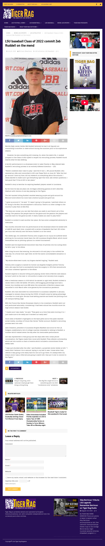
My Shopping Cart (46, 4)
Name (7, 459)
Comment (9, 444)
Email (7, 465)
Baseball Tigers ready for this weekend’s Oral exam (57, 413)
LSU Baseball (49, 23)
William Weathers (25, 51)
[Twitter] (100, 4)
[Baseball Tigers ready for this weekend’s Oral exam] (57, 404)
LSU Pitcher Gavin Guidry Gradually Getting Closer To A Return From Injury (14, 416)
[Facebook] (96, 4)
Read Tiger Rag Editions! (28, 27)
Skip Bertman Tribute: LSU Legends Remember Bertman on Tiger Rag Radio (89, 504)
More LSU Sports (63, 23)
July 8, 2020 (12, 51)
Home (6, 23)
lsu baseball (15, 368)
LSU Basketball (34, 23)
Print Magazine (8, 4)
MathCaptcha (13, 483)
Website (8, 471)
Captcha (8, 481)
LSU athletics (40, 51)
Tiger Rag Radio (9, 27)
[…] (95, 533)
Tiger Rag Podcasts (80, 23)
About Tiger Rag (32, 4)
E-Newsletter (20, 4)
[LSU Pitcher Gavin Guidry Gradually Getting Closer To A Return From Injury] (15, 405)
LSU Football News (18, 23)
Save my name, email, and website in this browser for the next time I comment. (37, 477)
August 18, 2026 (87, 511)
